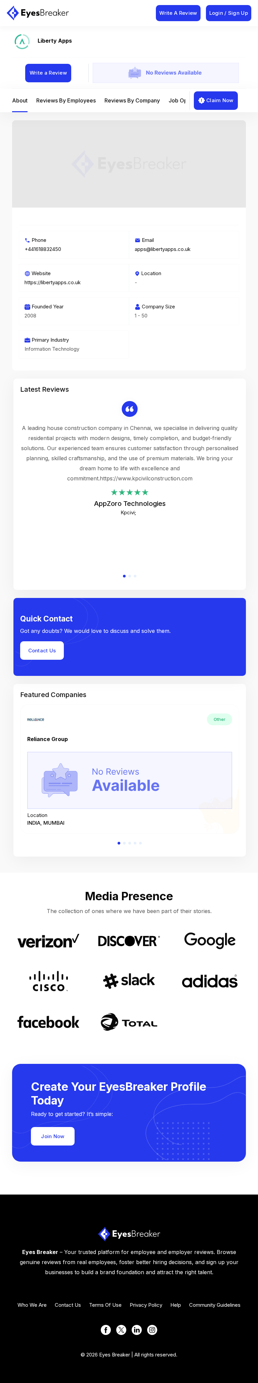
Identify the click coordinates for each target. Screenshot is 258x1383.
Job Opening (185, 100)
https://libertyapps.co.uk (53, 282)
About (20, 100)
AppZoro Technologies (130, 504)
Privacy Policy (146, 1305)
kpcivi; (128, 512)
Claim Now (219, 100)
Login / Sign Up (228, 13)
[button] (124, 576)
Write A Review (178, 13)
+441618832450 (43, 249)
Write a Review (48, 73)
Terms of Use (105, 1305)
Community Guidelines (215, 1305)
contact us (68, 1305)
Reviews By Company (132, 100)
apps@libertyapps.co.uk (162, 249)
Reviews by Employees (66, 100)
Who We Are (32, 1305)
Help (175, 1305)
